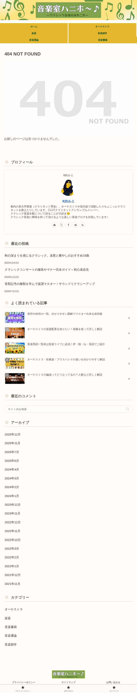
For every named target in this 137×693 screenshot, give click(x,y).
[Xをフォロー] (61, 225)
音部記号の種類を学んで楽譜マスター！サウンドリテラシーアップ (50, 284)
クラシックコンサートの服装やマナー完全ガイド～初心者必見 (47, 269)
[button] (128, 409)
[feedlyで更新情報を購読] (75, 225)
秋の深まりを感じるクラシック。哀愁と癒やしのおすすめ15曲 (47, 255)
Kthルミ (68, 201)
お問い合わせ (113, 682)
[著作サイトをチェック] (54, 225)
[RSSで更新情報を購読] (82, 225)
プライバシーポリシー (23, 682)
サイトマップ (68, 682)
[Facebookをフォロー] (69, 225)
